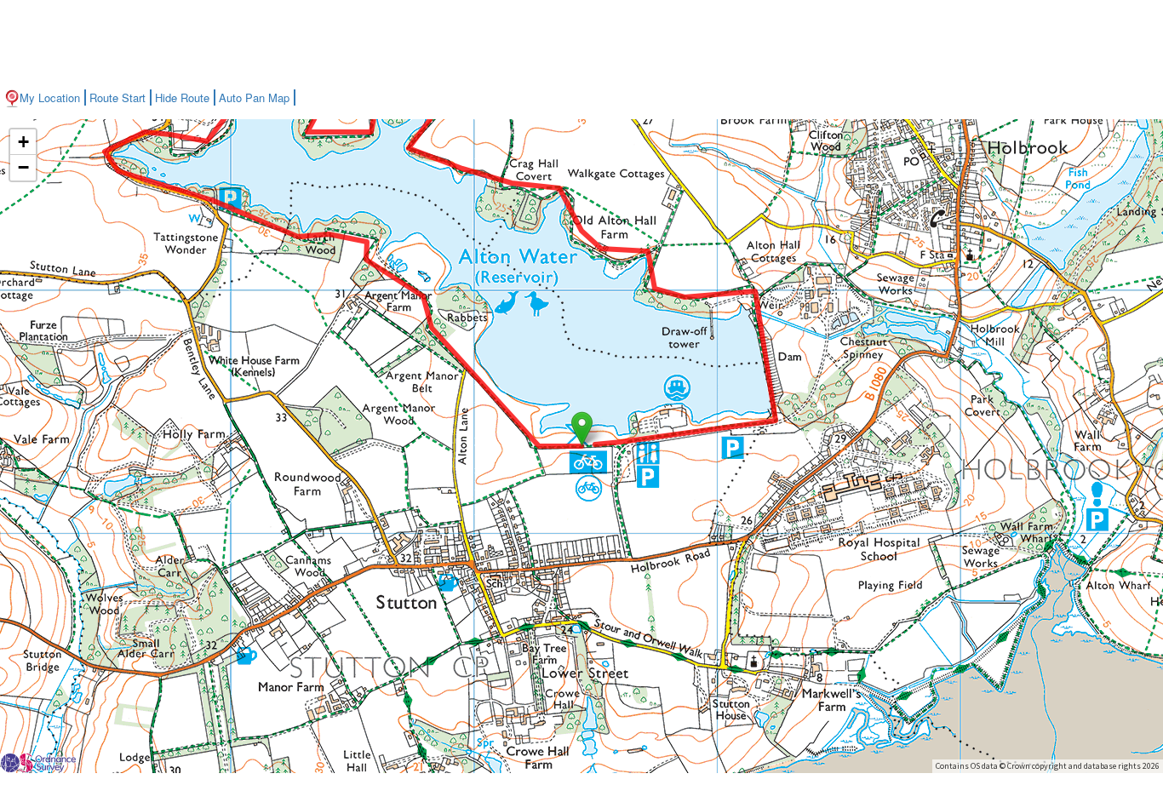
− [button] (23, 167)
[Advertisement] (581, 42)
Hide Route (182, 97)
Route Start (117, 97)
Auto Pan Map (254, 97)
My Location (50, 97)
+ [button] (23, 141)
